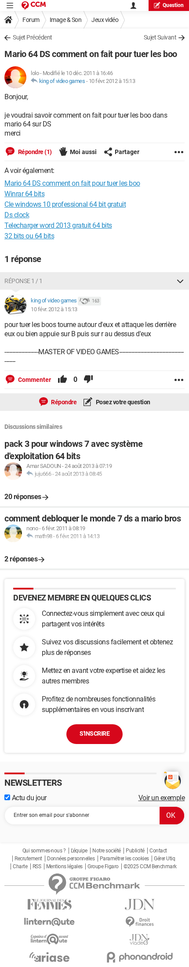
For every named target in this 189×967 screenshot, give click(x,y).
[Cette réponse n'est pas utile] (88, 379)
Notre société (106, 851)
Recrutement (28, 859)
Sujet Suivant (160, 37)
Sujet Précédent (32, 37)
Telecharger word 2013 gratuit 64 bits (58, 225)
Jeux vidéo (104, 19)
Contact (158, 851)
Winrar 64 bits (24, 194)
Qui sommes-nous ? (44, 851)
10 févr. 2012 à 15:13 (112, 81)
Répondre (63, 402)
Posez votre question (122, 402)
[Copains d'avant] (49, 939)
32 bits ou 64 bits (29, 236)
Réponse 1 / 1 (23, 280)
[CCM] (33, 5)
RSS (37, 866)
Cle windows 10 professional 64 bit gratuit (65, 204)
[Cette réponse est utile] (62, 379)
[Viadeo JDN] (139, 939)
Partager (127, 151)
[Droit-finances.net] (139, 922)
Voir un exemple (161, 798)
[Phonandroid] (139, 957)
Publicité (135, 851)
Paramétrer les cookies (124, 859)
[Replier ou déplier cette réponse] (180, 281)
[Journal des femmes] (49, 904)
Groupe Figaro (103, 866)
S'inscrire (94, 733)
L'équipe (79, 851)
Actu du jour (28, 798)
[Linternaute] (49, 922)
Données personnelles (70, 859)
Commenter (34, 379)
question (173, 5)
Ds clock (16, 215)
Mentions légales (64, 866)
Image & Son (66, 19)
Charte (20, 866)
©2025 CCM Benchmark (150, 866)
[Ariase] (49, 957)
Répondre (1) (34, 151)
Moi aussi (83, 151)
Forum (31, 19)
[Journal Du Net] (139, 904)
